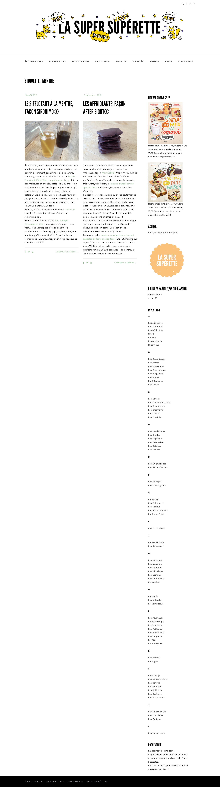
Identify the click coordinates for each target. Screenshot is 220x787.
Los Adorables (155, 323)
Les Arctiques (155, 341)
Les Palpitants (155, 618)
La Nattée (153, 596)
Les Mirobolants (156, 578)
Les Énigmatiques (157, 464)
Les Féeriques (155, 481)
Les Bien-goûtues (157, 370)
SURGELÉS (137, 61)
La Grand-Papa (156, 514)
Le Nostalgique (155, 604)
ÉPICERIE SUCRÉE (34, 61)
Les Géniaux (154, 507)
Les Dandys (154, 435)
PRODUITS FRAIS (80, 61)
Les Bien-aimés (156, 366)
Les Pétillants (155, 629)
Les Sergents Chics (157, 679)
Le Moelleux (154, 582)
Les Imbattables (156, 528)
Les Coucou (154, 413)
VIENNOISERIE (102, 61)
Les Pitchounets (156, 632)
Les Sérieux (154, 683)
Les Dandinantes (156, 431)
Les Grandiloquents (158, 510)
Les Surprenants (156, 697)
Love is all (70, 209)
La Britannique (155, 381)
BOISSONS (121, 61)
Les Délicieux (154, 446)
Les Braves (153, 377)
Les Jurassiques (156, 546)
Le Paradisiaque (156, 621)
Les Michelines (155, 571)
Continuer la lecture (67, 252)
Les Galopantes (156, 503)
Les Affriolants (155, 330)
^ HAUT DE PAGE (34, 781)
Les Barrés (153, 362)
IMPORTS (154, 61)
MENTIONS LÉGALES (97, 781)
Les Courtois (154, 417)
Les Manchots (155, 564)
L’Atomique (153, 345)
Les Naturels (154, 600)
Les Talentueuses (157, 711)
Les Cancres (154, 399)
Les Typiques (154, 719)
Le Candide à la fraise (159, 402)
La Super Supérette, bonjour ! (163, 232)
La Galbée (153, 499)
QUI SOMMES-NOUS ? (71, 781)
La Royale (153, 661)
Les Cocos (153, 384)
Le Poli (151, 640)
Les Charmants (155, 410)
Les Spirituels (155, 690)
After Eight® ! (109, 173)
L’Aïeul (151, 334)
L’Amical (152, 337)
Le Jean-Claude (156, 542)
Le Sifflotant (154, 686)
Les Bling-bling (155, 373)
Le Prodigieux (155, 643)
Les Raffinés (154, 657)
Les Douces (154, 449)
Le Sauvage (154, 675)
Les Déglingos (155, 438)
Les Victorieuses (156, 733)
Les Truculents (155, 715)
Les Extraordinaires (157, 467)
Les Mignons (154, 575)
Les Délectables (156, 442)
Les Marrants (154, 567)
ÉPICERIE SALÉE (57, 61)
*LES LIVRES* (185, 61)
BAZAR (168, 61)
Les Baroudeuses (157, 359)
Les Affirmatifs (155, 326)
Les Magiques (155, 560)
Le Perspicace (155, 625)
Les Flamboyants (157, 485)
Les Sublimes (155, 694)
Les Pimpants (155, 636)
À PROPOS (51, 781)
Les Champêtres (156, 406)
